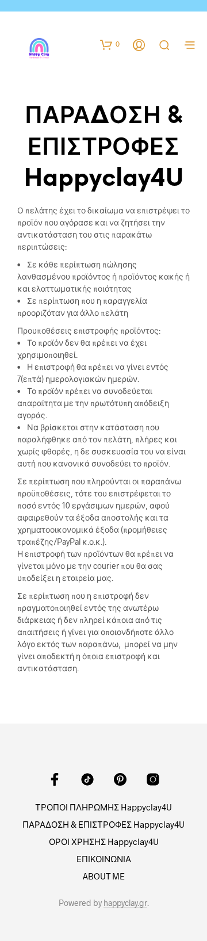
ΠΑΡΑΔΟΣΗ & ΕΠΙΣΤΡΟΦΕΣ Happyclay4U (103, 824)
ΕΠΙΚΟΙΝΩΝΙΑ (103, 859)
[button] (110, 44)
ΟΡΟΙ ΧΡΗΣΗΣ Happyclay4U (104, 841)
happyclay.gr (125, 903)
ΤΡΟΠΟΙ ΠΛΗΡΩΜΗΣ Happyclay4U (103, 807)
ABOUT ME (104, 876)
